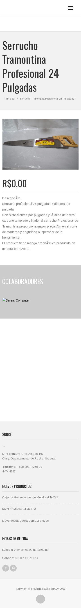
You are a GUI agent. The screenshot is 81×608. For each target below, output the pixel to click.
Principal (9, 98)
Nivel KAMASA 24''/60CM (19, 509)
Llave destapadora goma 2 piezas (25, 520)
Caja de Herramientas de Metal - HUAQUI (30, 497)
